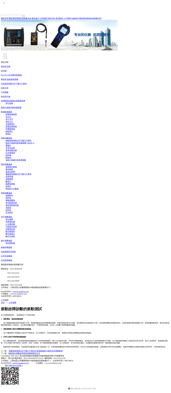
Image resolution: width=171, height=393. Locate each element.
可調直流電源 (11, 227)
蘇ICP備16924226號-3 (14, 366)
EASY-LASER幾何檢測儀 (11, 75)
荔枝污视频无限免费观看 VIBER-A (20, 143)
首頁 (3, 303)
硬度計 (8, 134)
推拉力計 (9, 122)
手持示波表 (10, 148)
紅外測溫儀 (10, 153)
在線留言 (75, 18)
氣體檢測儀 (10, 184)
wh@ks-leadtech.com (21, 292)
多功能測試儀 (11, 203)
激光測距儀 (10, 243)
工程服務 (4, 92)
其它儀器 (9, 219)
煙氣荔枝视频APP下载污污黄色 (18, 174)
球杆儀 (4, 71)
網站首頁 (4, 18)
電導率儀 (9, 177)
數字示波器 (10, 236)
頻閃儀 (8, 155)
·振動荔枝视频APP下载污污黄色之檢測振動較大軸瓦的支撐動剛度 (35, 351)
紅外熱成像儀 (6, 256)
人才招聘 (67, 18)
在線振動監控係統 (8, 252)
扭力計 (8, 117)
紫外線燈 (9, 169)
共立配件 (9, 213)
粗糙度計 (9, 131)
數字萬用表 (10, 231)
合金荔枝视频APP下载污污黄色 (14, 84)
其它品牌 (9, 103)
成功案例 (59, 18)
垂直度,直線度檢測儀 (9, 79)
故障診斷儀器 (6, 138)
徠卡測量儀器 (6, 241)
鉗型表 (8, 210)
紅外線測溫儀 (6, 260)
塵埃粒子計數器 (12, 189)
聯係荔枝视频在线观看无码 (90, 18)
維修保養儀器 (6, 247)
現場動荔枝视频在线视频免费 (13, 101)
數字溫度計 (10, 234)
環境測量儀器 (6, 164)
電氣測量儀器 (6, 193)
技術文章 (51, 18)
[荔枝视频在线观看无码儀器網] (59, 50)
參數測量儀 (10, 200)
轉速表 (8, 158)
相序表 (8, 198)
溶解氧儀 (9, 179)
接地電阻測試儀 (12, 205)
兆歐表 (8, 208)
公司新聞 (43, 18)
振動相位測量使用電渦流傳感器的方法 (24, 353)
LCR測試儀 (10, 224)
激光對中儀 (5, 97)
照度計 (8, 186)
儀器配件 (9, 195)
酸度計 (8, 181)
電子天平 (9, 119)
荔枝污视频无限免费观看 (11, 108)
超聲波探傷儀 (11, 114)
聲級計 (8, 145)
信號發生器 (10, 229)
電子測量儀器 (6, 217)
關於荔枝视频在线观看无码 (20, 18)
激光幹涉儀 (5, 66)
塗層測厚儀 (10, 129)
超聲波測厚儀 (11, 126)
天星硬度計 (10, 124)
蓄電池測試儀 (11, 150)
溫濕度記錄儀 (11, 167)
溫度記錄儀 (10, 172)
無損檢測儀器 (6, 112)
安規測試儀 (10, 222)
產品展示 (35, 18)
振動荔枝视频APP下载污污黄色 (18, 141)
